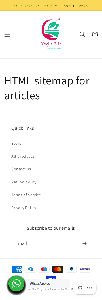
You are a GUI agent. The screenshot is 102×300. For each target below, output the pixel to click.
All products (22, 156)
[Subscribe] (84, 243)
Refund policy (24, 182)
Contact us (21, 168)
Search (17, 143)
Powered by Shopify (62, 289)
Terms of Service (26, 194)
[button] (7, 34)
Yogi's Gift (43, 289)
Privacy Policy (23, 207)
